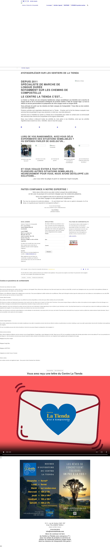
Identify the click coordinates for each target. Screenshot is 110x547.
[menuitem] (33, 1)
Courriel (46, 245)
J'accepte (24, 277)
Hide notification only (59, 370)
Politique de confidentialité (37, 277)
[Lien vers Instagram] (26, 1)
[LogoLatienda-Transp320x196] (29, 5)
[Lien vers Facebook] (21, 1)
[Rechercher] (87, 5)
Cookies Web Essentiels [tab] (5, 297)
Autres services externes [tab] (5, 332)
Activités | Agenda (33, 1)
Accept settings (50, 370)
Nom (46, 239)
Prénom (46, 233)
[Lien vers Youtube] (24, 1)
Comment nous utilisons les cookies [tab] (8, 287)
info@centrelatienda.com (31, 254)
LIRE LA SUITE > (73, 236)
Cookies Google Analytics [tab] (5, 320)
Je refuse (29, 277)
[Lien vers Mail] (28, 1)
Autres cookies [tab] (3, 358)
